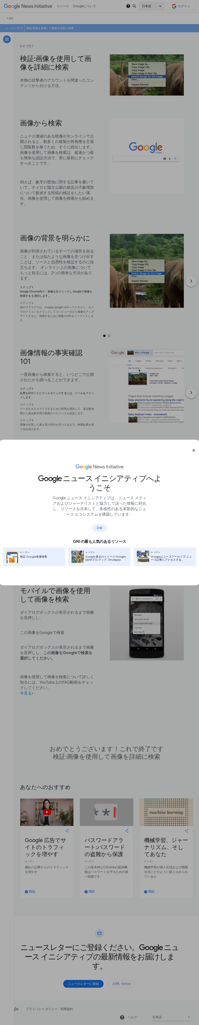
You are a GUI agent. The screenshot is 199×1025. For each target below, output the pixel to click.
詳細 (99, 528)
